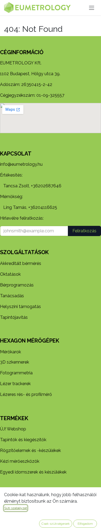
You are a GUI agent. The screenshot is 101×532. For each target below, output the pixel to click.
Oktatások (10, 274)
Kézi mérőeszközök (19, 461)
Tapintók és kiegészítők (23, 439)
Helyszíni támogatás (20, 306)
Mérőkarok (10, 351)
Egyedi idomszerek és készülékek (33, 472)
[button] (84, 231)
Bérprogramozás (17, 285)
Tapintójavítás (14, 317)
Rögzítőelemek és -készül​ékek (30, 450)
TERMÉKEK (14, 418)
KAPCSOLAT (16, 153)
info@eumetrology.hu (21, 164)
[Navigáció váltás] (91, 7)
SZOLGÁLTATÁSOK (24, 252)
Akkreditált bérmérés (20, 263)
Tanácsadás (12, 295)
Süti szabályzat (15, 508)
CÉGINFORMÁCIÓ (21, 52)
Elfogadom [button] (85, 524)
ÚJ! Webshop (13, 428)
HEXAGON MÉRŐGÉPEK (29, 340)
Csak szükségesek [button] (55, 524)
